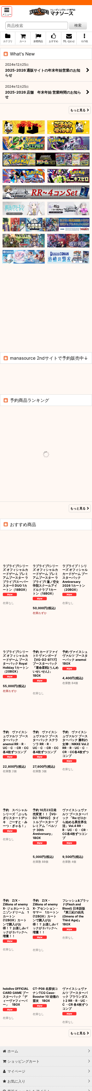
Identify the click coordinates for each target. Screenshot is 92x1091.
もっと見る (78, 110)
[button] (6, 11)
